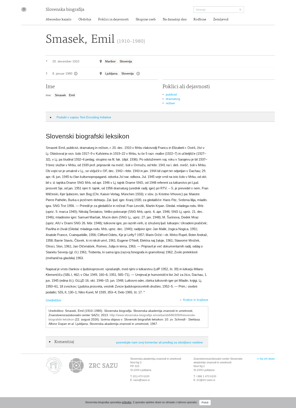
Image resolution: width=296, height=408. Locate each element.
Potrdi (205, 402)
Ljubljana (111, 73)
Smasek (60, 95)
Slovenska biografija (65, 10)
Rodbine (200, 19)
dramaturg (173, 99)
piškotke (127, 402)
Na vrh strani (267, 358)
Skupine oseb (146, 19)
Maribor (110, 61)
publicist (171, 94)
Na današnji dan (175, 19)
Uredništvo (53, 300)
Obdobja (84, 19)
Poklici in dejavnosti (113, 19)
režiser (170, 103)
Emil (72, 95)
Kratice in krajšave (195, 299)
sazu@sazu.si (141, 380)
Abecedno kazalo (59, 19)
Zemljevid (220, 19)
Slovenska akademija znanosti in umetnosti (155, 358)
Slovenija (126, 61)
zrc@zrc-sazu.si (206, 380)
